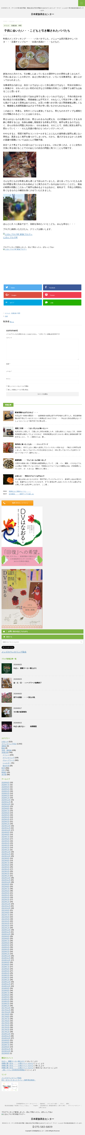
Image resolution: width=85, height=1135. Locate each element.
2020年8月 (6, 938)
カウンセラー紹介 (52, 1103)
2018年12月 (6, 982)
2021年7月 (6, 915)
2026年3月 (6, 793)
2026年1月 (6, 798)
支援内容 (42, 1103)
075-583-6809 (43, 1126)
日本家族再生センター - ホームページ (26, 1103)
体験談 (4, 746)
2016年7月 (6, 1045)
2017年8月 (6, 1016)
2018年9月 (6, 988)
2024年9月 (6, 832)
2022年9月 (6, 884)
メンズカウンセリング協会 (14, 652)
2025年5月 (6, 815)
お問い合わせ (42, 1107)
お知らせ (5, 742)
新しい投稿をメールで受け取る (18, 390)
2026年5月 (6, 789)
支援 (6, 316)
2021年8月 (6, 912)
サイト (8, 379)
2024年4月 (6, 843)
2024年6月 (6, 839)
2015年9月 (6, 1053)
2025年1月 (6, 824)
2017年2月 (6, 1029)
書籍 (67, 1103)
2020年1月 (6, 954)
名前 (8, 364)
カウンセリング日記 (9, 744)
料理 (18, 313)
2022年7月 (6, 889)
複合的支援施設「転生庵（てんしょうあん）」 (18, 1105)
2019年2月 (6, 977)
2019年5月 (6, 971)
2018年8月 (6, 990)
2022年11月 (6, 880)
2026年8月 (6, 782)
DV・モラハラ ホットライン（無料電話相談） (19, 1080)
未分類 (4, 774)
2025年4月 (6, 817)
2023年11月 (6, 854)
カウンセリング (8, 758)
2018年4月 (6, 999)
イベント (7, 313)
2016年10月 (6, 1038)
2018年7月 (6, 993)
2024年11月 (6, 828)
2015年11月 (6, 1049)
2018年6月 (6, 995)
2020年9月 (6, 936)
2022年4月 (6, 895)
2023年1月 (6, 876)
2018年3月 (6, 1001)
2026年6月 (6, 787)
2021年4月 (6, 921)
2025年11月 (6, 802)
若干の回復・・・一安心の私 (24, 697)
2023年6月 (6, 865)
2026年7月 (6, 785)
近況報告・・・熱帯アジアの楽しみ (21, 494)
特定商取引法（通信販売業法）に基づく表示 (52, 1105)
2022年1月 (6, 902)
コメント (9, 337)
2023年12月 (6, 852)
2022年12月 (6, 878)
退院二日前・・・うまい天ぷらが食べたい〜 (31, 428)
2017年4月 (6, 1025)
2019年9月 (6, 962)
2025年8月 (6, 808)
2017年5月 (6, 1023)
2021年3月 (6, 923)
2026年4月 (6, 791)
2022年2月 (6, 899)
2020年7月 (6, 941)
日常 (3, 770)
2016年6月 (6, 1047)
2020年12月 (6, 930)
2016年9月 (6, 1040)
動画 (3, 748)
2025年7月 (6, 811)
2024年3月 (6, 845)
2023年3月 (6, 871)
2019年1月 (6, 980)
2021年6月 (6, 917)
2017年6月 (6, 1021)
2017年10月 (6, 1012)
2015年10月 (6, 1051)
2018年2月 (6, 1003)
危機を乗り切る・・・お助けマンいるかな (17, 1063)
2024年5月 (6, 841)
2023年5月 (6, 867)
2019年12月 (6, 956)
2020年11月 (6, 932)
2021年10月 (6, 908)
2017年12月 (6, 1008)
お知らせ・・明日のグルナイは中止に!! (29, 476)
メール (9, 371)
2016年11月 (6, 1036)
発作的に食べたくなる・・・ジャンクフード (31, 444)
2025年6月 (6, 813)
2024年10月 (6, 830)
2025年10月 (6, 804)
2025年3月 (6, 819)
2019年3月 (6, 975)
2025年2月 (6, 821)
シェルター (7, 763)
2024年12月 (6, 826)
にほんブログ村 (10, 237)
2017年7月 (6, 1019)
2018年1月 (6, 1006)
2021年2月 (6, 925)
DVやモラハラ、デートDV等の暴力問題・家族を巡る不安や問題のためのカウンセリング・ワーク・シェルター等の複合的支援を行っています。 (42, 1123)
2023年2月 (6, 873)
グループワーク (8, 760)
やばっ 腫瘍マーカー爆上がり (25, 668)
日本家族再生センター (42, 14)
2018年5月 (6, 997)
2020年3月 (6, 949)
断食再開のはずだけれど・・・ (26, 412)
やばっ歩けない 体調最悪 (25, 726)
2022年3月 (6, 897)
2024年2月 (6, 847)
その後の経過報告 (20, 712)
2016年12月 (6, 1034)
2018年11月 (6, 984)
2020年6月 (6, 943)
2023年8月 (6, 860)
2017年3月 (6, 1027)
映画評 (4, 772)
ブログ (62, 1103)
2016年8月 (6, 1042)
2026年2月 (6, 795)
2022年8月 (6, 886)
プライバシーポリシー (74, 1105)
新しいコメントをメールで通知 (18, 386)
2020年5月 (6, 945)
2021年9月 (6, 910)
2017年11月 (6, 1010)
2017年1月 (6, 1032)
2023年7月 (6, 863)
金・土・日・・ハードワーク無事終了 (27, 683)
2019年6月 (6, 969)
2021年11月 (6, 906)
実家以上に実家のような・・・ (20, 491)
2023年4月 (6, 869)
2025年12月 (6, 800)
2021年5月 (6, 919)
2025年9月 (6, 806)
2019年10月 (6, 960)
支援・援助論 (7, 750)
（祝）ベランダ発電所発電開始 (13, 1070)
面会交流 (6, 766)
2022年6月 (6, 891)
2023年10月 (6, 856)
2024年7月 (6, 837)
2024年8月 (6, 834)
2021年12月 (6, 904)
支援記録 (14, 313)
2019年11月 (6, 958)
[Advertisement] (20, 267)
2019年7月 (6, 967)
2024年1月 (6, 850)
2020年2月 (6, 951)
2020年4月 (6, 947)
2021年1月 (6, 928)
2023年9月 (6, 858)
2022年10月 (6, 882)
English (35, 1105)
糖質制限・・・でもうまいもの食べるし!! (30, 460)
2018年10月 (6, 986)
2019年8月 (6, 964)
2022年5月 (6, 893)
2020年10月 (6, 934)
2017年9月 (6, 1014)
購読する (9, 637)
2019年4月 (6, 973)
